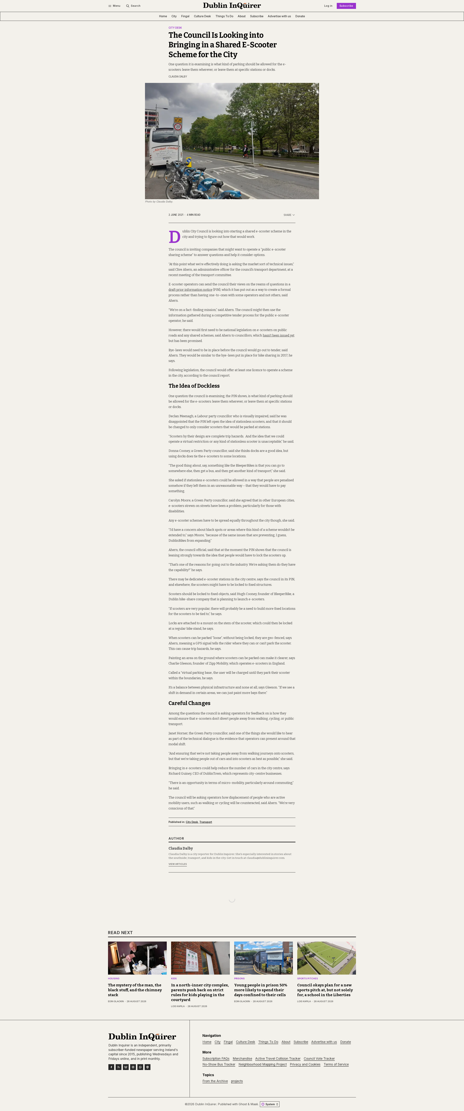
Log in (328, 5)
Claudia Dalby (178, 76)
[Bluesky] (126, 1067)
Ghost (243, 1104)
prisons (239, 978)
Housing (113, 978)
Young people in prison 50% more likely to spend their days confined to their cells (260, 990)
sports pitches (307, 978)
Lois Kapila (178, 1006)
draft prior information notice (190, 290)
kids (174, 978)
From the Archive (215, 1081)
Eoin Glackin (116, 1001)
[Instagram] (133, 1067)
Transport (205, 821)
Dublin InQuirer (205, 1104)
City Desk (175, 28)
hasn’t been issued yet (278, 335)
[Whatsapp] (140, 1067)
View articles (178, 864)
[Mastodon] (147, 1067)
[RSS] (118, 1067)
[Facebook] (111, 1067)
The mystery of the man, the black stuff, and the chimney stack (135, 990)
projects (237, 1081)
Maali (254, 1104)
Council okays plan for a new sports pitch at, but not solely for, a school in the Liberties (325, 990)
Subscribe (346, 5)
